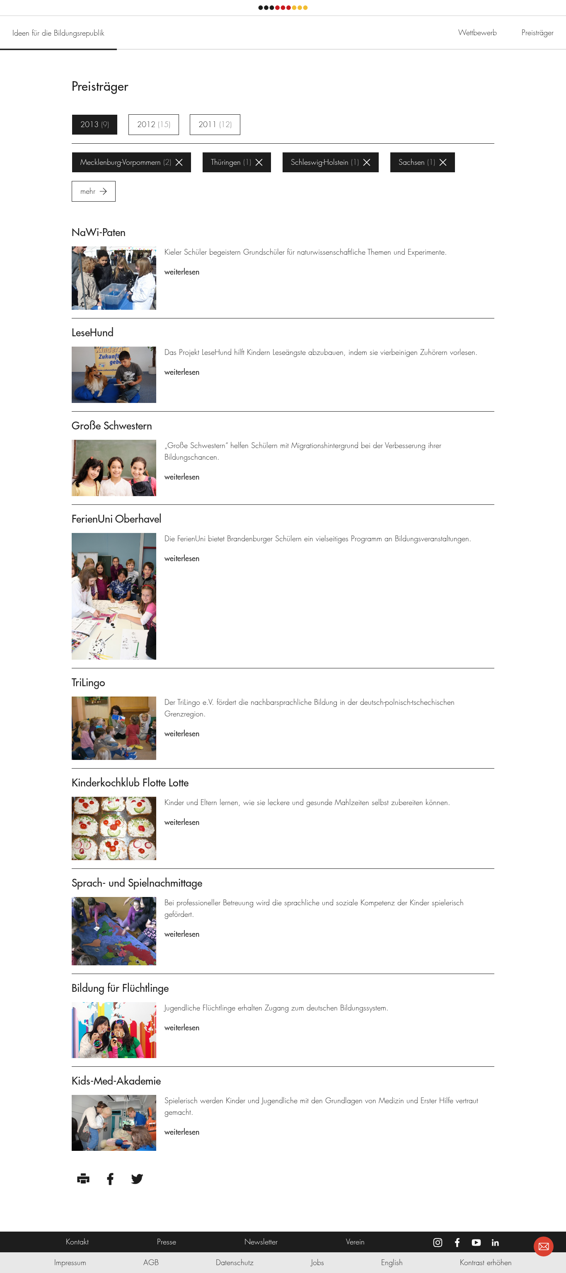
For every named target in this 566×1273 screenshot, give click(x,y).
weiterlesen (181, 272)
